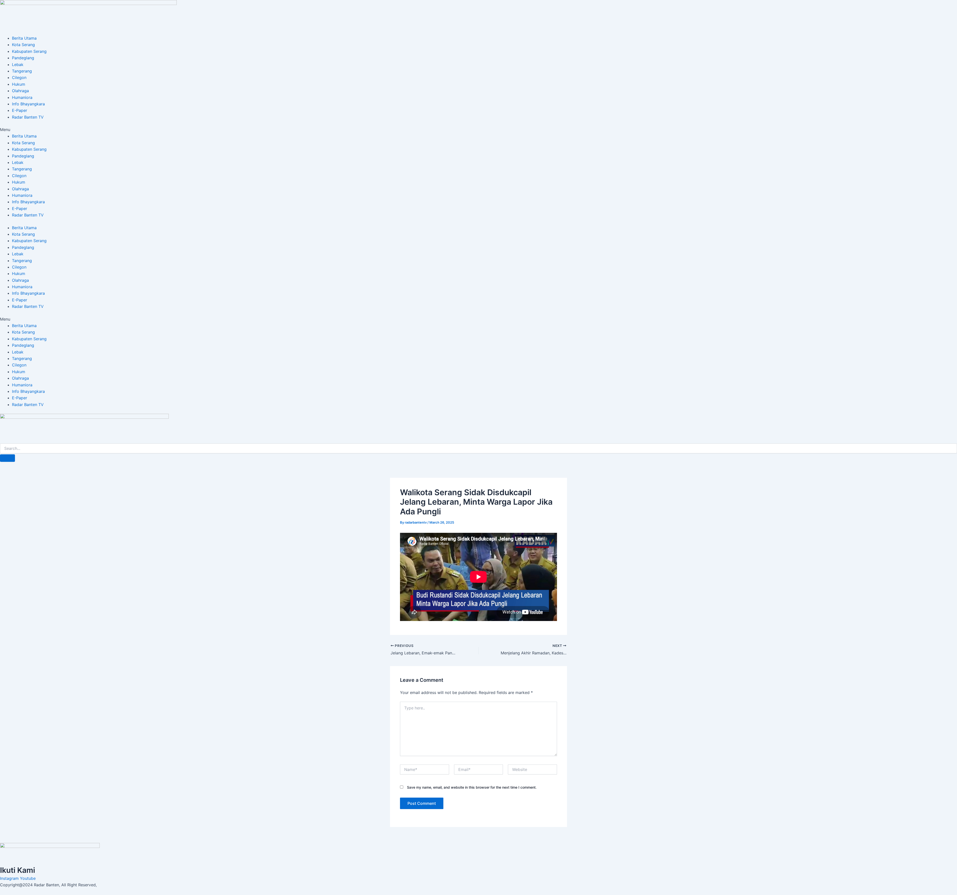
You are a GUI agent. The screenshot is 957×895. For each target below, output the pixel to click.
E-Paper (19, 110)
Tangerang (22, 71)
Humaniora (22, 97)
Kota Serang (23, 44)
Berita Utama (24, 38)
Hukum (18, 84)
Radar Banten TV (28, 117)
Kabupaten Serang (29, 51)
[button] (478, 129)
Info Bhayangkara (28, 103)
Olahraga (20, 90)
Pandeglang (23, 57)
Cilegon (19, 77)
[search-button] (7, 458)
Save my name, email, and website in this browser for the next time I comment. (472, 787)
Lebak (17, 64)
